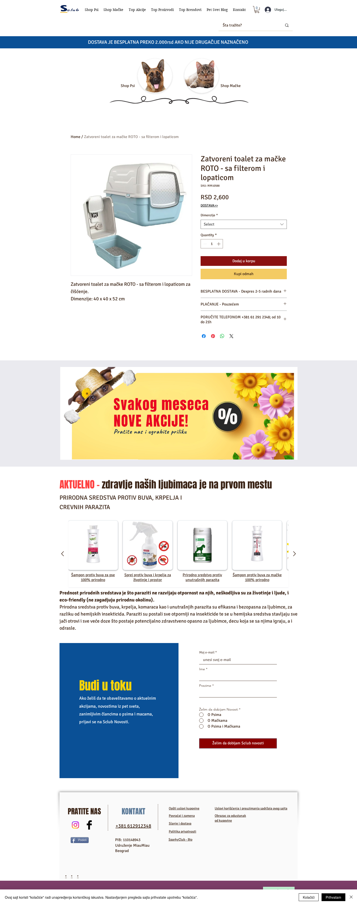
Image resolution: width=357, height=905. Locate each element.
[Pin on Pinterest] (213, 336)
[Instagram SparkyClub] (75, 825)
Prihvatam (333, 897)
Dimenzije (209, 215)
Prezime (205, 685)
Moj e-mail (206, 652)
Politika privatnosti (182, 831)
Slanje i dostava (180, 823)
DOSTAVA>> (209, 205)
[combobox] (244, 224)
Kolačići (308, 897)
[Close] (351, 897)
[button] (91, 9)
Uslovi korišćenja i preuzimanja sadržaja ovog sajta (251, 808)
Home (75, 136)
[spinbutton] (212, 243)
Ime (202, 669)
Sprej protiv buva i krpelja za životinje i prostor (147, 577)
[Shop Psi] (155, 76)
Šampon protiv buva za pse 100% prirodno (93, 577)
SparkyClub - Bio (180, 839)
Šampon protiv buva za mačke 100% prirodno (257, 577)
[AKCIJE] (179, 413)
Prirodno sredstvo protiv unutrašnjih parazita (202, 577)
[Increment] (219, 243)
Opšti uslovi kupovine (184, 808)
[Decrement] (204, 243)
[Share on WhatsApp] (222, 336)
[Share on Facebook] (204, 336)
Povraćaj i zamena (182, 816)
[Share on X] (231, 336)
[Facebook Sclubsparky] (89, 825)
